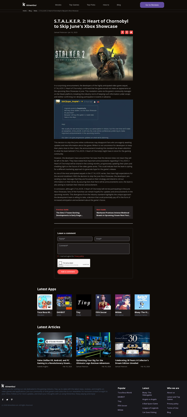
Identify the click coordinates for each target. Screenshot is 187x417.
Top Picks (91, 5)
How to (106, 5)
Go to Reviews (152, 5)
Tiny (119, 401)
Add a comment (68, 272)
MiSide (120, 410)
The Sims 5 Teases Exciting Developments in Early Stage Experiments (68, 214)
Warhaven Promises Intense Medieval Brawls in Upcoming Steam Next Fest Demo (113, 214)
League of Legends (150, 408)
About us (171, 392)
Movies (58, 5)
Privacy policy (79, 256)
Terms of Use (172, 408)
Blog (119, 5)
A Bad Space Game (150, 403)
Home (25, 11)
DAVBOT (121, 397)
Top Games (74, 5)
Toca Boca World (125, 392)
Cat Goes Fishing (149, 412)
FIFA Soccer (122, 405)
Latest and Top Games (173, 398)
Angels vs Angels (149, 399)
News (35, 11)
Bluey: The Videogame (147, 393)
